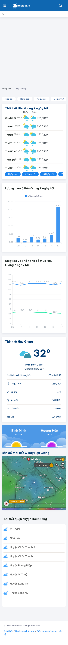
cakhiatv (17, 641)
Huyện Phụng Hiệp (21, 565)
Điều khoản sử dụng (46, 631)
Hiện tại (8, 99)
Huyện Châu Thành (21, 556)
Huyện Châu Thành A (22, 547)
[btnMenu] (4, 5)
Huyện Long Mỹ (19, 583)
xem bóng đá (41, 637)
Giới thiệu (8, 631)
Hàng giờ (24, 99)
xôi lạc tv (12, 637)
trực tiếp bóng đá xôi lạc (26, 637)
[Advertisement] (34, 51)
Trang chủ (7, 88)
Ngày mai (41, 99)
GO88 (44, 641)
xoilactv (5, 637)
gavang (38, 641)
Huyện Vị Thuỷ (18, 574)
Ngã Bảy (15, 538)
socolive (24, 641)
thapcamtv (9, 641)
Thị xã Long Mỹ (19, 592)
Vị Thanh (15, 528)
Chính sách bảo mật (25, 631)
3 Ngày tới (59, 99)
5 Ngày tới (48, 174)
